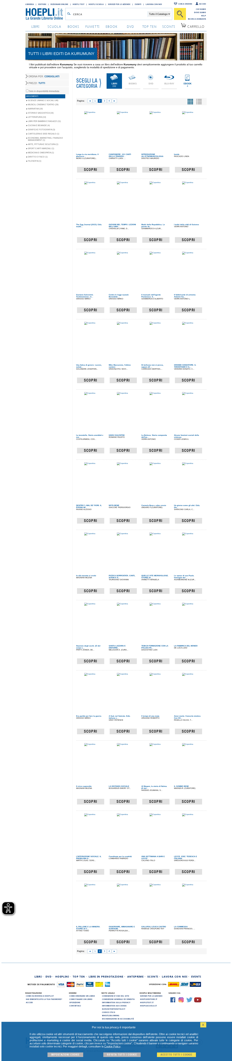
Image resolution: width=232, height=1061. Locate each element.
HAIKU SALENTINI (117, 435)
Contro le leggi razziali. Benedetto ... (119, 296)
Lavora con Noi (154, 4)
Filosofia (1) (34, 161)
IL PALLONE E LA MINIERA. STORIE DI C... (88, 928)
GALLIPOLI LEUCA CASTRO (153, 927)
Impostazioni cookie (65, 1054)
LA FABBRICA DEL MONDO (186, 646)
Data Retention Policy (113, 1009)
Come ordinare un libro (82, 996)
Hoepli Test (78, 4)
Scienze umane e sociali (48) (43, 100)
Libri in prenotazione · (107, 976)
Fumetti (92, 26)
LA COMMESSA (181, 927)
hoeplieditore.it (148, 999)
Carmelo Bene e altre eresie (153, 505)
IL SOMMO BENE (181, 786)
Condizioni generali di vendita (118, 999)
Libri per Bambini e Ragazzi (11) (44, 121)
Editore (42, 4)
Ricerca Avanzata (197, 19)
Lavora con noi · (175, 976)
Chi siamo (201, 9)
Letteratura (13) (37, 117)
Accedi (202, 4)
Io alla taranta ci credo (86, 576)
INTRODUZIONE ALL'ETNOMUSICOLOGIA (152, 155)
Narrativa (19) (35, 109)
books (73, 26)
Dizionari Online (59, 4)
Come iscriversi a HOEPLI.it (40, 996)
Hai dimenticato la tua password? (44, 999)
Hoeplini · (63, 976)
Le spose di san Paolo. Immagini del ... (184, 577)
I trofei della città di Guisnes (186, 225)
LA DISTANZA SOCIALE (119, 786)
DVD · (49, 976)
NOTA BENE (114, 505)
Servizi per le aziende (119, 4)
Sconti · (153, 976)
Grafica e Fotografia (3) (41, 129)
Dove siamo (200, 12)
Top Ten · (80, 976)
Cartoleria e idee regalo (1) (43, 134)
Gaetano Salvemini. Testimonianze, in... (85, 296)
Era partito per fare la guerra (88, 716)
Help (203, 16)
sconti (168, 26)
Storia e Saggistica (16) (41, 113)
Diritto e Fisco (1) (38, 157)
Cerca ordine (185, 4)
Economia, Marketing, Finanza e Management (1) (45, 139)
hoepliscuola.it (148, 1006)
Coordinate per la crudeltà (120, 856)
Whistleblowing (110, 1015)
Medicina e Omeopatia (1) (41, 152)
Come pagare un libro (80, 999)
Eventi (138, 4)
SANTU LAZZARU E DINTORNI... (117, 647)
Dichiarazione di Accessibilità (118, 1019)
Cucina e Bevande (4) (39, 125)
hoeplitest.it (147, 1002)
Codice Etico (108, 1012)
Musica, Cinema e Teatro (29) (43, 104)
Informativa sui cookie (114, 1006)
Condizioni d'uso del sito (115, 996)
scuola (54, 26)
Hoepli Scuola (96, 4)
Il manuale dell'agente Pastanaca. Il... (151, 296)
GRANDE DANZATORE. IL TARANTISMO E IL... (185, 366)
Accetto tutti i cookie (176, 1054)
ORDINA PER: (43, 76)
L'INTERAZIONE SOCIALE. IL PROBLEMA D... (88, 857)
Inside (176, 154)
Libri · (39, 976)
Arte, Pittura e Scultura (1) (43, 144)
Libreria (29, 4)
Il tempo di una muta (150, 716)
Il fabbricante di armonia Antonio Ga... (185, 296)
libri (35, 26)
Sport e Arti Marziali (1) (41, 148)
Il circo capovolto (84, 786)
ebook (111, 26)
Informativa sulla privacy (116, 1002)
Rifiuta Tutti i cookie (122, 1054)
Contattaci (75, 1006)
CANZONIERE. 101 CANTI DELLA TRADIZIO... (120, 155)
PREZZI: (36, 83)
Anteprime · (136, 976)
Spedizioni (74, 1002)
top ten (149, 26)
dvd (130, 26)
